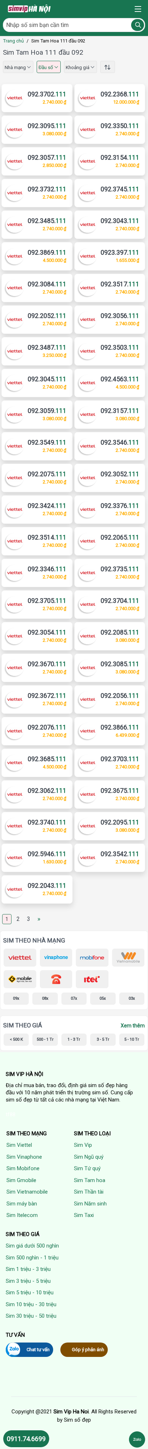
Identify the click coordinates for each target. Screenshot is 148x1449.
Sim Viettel (19, 1145)
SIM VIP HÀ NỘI (24, 1074)
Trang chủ (13, 41)
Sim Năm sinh (90, 1203)
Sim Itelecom (22, 1215)
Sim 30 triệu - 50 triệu (31, 1316)
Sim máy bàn (21, 1203)
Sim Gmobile (21, 1180)
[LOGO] (29, 9)
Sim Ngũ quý (88, 1157)
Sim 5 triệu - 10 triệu (30, 1292)
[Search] (137, 25)
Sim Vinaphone (24, 1157)
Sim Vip (83, 1145)
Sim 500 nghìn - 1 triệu (32, 1257)
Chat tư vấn (38, 1349)
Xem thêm (133, 1025)
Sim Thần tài (88, 1192)
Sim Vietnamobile (27, 1192)
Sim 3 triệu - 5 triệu (28, 1281)
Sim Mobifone (23, 1168)
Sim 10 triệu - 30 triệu (31, 1304)
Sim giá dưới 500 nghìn (32, 1246)
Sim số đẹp (77, 1420)
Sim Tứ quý (87, 1168)
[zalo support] (137, 1439)
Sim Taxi (84, 1215)
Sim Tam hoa (89, 1180)
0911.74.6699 (26, 1439)
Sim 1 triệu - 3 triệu (28, 1269)
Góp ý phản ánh (88, 1349)
